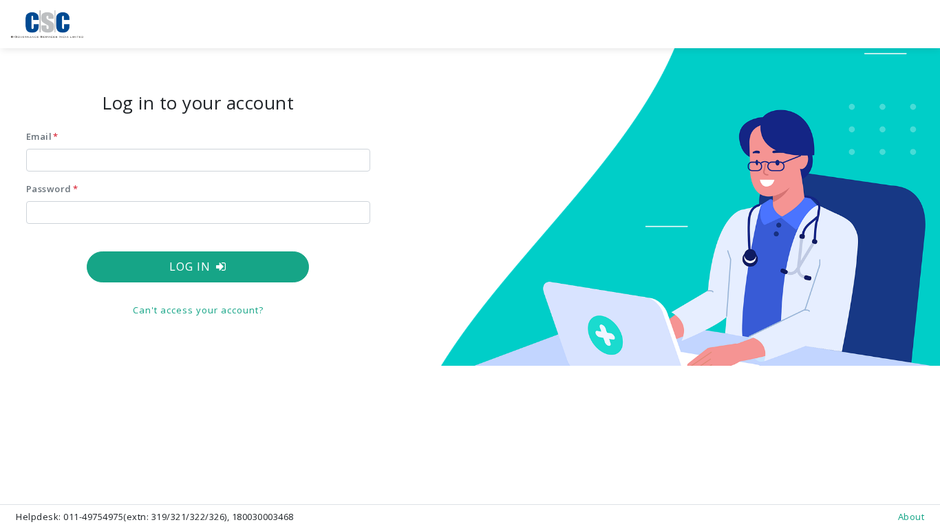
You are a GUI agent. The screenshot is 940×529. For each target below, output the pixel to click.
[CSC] (47, 23)
